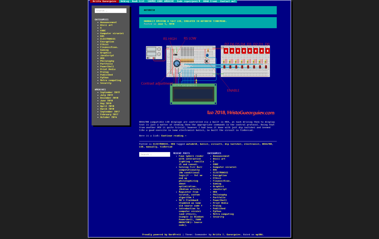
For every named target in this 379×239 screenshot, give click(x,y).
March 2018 (107, 108)
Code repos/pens (187, 1)
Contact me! (227, 1)
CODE (103, 30)
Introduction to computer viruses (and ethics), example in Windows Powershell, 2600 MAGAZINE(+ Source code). (191, 217)
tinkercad (166, 146)
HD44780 (267, 144)
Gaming (104, 50)
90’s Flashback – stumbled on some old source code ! (190, 203)
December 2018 (109, 97)
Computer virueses (112, 33)
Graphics (105, 52)
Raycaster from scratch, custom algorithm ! (189, 194)
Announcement (108, 22)
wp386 (259, 234)
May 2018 (105, 103)
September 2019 (110, 92)
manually (151, 146)
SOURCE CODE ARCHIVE (161, 1)
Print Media (107, 69)
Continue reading (173, 135)
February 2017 (109, 114)
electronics (251, 144)
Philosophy (107, 61)
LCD (141, 146)
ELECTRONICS (107, 38)
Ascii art (106, 25)
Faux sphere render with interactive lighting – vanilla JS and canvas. (191, 160)
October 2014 (108, 117)
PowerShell (107, 66)
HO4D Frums (210, 1)
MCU (102, 58)
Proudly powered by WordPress (161, 234)
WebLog (125, 1)
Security (105, 83)
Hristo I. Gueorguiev (226, 234)
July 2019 (106, 95)
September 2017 (110, 111)
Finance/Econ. (109, 47)
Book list (138, 1)
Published (106, 74)
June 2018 (106, 100)
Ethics (104, 44)
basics (204, 144)
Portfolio (106, 63)
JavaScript (107, 55)
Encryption (107, 41)
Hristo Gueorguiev (104, 1)
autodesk (191, 144)
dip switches (233, 144)
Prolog (104, 72)
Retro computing (110, 80)
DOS (102, 36)
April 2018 (107, 106)
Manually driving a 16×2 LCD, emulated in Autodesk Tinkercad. (185, 21)
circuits (216, 144)
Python (104, 77)
